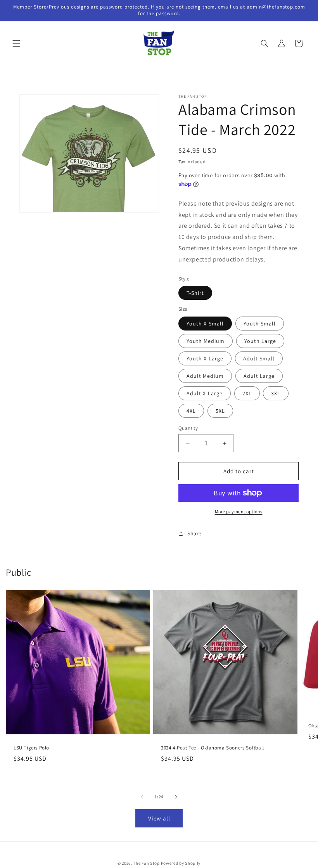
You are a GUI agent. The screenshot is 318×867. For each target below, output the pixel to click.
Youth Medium (206, 340)
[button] (16, 43)
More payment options (239, 511)
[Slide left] (141, 796)
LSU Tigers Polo (31, 748)
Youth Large (260, 340)
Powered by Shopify (181, 863)
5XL (220, 410)
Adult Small (259, 358)
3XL (275, 393)
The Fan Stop (146, 863)
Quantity (188, 428)
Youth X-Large (205, 358)
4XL (191, 410)
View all (159, 818)
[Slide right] (176, 796)
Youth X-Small (205, 323)
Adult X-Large (205, 393)
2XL (247, 393)
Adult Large (259, 375)
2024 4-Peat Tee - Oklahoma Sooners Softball (212, 748)
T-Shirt (195, 292)
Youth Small (260, 323)
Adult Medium (205, 375)
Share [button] (194, 533)
